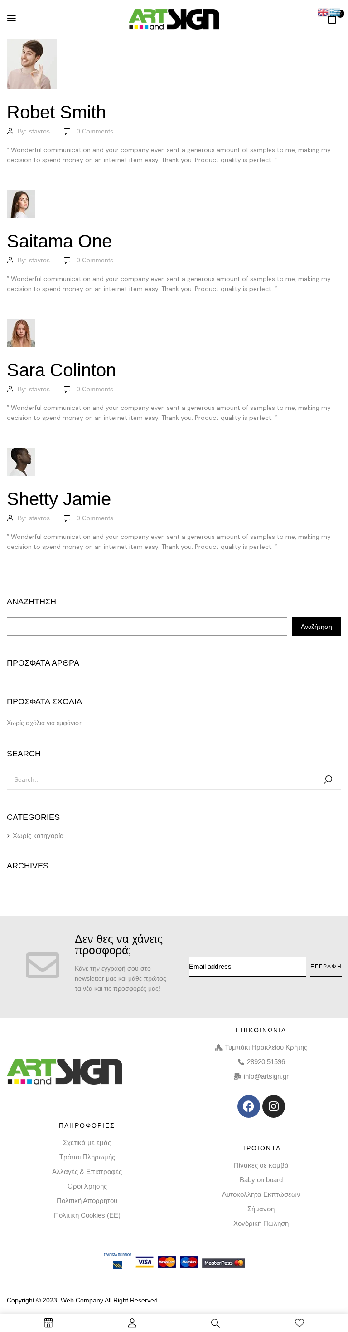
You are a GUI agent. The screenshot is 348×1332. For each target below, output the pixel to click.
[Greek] (335, 11)
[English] (323, 11)
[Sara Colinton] (21, 323)
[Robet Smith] (32, 44)
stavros (39, 131)
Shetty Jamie (59, 499)
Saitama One (59, 241)
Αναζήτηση (31, 601)
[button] (332, 19)
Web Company (82, 1300)
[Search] (328, 780)
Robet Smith (56, 112)
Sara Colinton (61, 370)
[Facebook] (248, 1106)
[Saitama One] (21, 194)
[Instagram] (273, 1106)
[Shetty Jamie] (21, 452)
